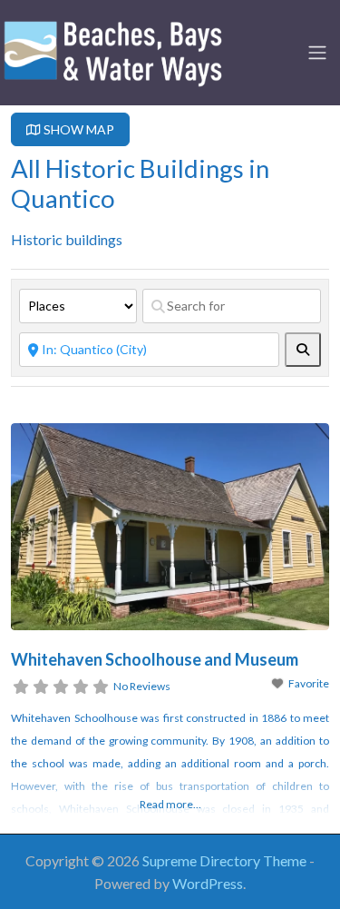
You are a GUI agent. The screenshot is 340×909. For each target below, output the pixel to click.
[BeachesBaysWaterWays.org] (113, 50)
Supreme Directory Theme (225, 860)
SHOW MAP (77, 129)
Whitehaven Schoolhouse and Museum (154, 659)
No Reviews (141, 686)
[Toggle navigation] (317, 53)
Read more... (170, 804)
